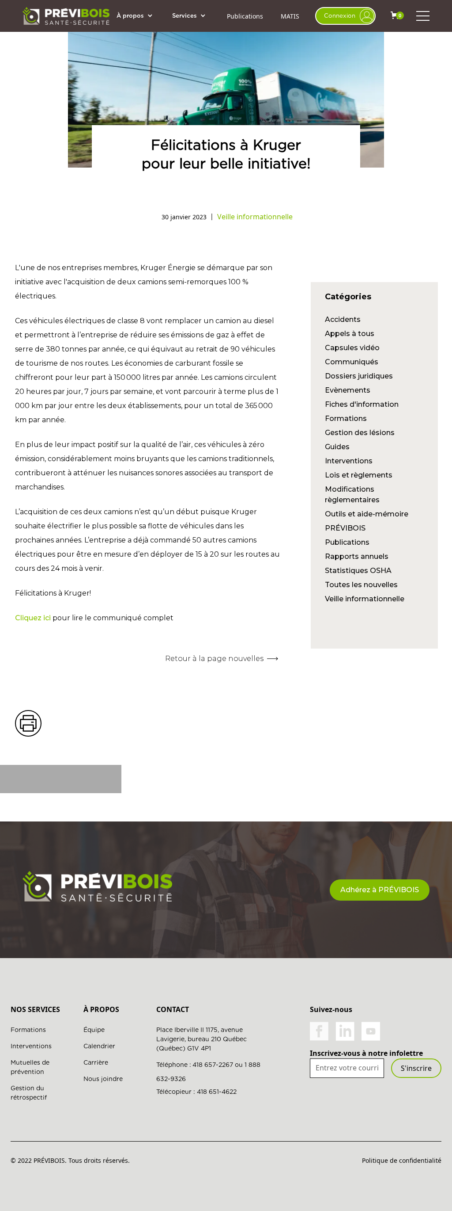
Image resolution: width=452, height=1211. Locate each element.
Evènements (347, 390)
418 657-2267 (212, 1064)
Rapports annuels (356, 556)
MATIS (290, 16)
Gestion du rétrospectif (29, 1093)
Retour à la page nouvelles (214, 658)
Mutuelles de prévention (30, 1067)
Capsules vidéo (352, 348)
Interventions (349, 461)
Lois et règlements (358, 475)
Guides (337, 447)
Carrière (95, 1062)
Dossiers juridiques (359, 376)
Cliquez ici (33, 618)
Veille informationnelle (364, 599)
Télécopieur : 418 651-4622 (196, 1091)
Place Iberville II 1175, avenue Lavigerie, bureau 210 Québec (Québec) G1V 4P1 (201, 1039)
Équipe (94, 1029)
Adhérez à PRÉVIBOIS (379, 890)
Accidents (343, 319)
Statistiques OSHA (358, 570)
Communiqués (351, 362)
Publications (245, 16)
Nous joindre (103, 1078)
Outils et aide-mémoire (366, 514)
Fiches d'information (362, 404)
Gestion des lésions (360, 432)
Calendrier (99, 1046)
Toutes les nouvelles (361, 585)
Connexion (339, 15)
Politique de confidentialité (401, 1160)
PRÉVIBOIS (345, 528)
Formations (346, 418)
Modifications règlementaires (352, 494)
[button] (139, 15)
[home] (66, 16)
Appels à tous (349, 333)
